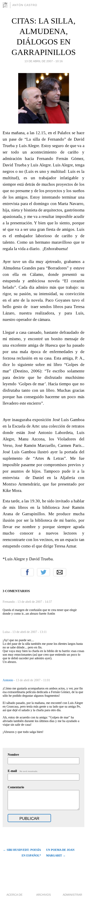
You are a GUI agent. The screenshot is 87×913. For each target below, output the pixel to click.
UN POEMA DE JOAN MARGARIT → (60, 852)
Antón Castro (24, 5)
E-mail (23, 771)
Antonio (8, 680)
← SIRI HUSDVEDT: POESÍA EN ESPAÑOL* (22, 852)
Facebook (27, 572)
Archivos (43, 894)
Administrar (72, 894)
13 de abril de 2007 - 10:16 (43, 61)
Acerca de (14, 894)
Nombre (13, 754)
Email (59, 572)
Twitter (43, 572)
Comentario (16, 787)
